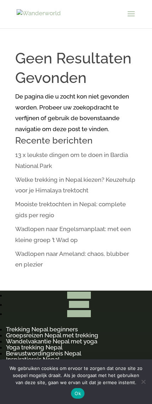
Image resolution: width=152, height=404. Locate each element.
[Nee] (143, 381)
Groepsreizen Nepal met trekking (52, 335)
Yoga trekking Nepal (34, 347)
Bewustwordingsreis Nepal (43, 353)
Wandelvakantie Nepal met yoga (51, 341)
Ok (78, 393)
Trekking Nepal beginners (42, 329)
